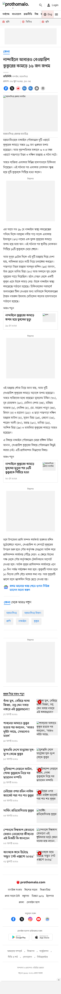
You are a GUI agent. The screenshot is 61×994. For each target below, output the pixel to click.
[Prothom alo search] (41, 5)
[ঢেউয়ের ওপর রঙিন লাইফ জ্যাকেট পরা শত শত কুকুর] (47, 796)
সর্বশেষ (6, 14)
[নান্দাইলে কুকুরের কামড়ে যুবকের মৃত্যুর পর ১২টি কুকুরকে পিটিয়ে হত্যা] (49, 466)
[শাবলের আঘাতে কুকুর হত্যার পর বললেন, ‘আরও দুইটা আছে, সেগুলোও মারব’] (47, 732)
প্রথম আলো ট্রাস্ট (12, 896)
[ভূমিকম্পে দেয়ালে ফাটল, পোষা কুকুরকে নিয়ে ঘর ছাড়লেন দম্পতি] (47, 775)
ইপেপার (50, 896)
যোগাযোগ (27, 957)
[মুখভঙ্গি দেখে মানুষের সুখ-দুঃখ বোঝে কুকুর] (47, 755)
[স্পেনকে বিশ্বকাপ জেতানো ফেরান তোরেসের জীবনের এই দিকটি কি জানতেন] (47, 836)
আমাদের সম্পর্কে (14, 951)
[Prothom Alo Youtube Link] (40, 920)
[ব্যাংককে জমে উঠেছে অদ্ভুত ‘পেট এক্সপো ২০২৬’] (47, 857)
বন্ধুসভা (25, 896)
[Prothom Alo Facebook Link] (15, 920)
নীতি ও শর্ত (13, 957)
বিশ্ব (36, 14)
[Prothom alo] (16, 5)
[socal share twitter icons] (12, 90)
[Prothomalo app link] (19, 938)
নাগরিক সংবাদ (15, 890)
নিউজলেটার (42, 957)
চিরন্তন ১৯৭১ (38, 896)
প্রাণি (9, 621)
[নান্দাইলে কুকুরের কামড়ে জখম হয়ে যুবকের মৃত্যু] (49, 317)
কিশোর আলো (30, 890)
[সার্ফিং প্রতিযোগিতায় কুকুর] (47, 816)
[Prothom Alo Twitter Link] (23, 920)
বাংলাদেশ (16, 14)
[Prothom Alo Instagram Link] (32, 920)
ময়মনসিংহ (12, 613)
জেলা (6, 52)
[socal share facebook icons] (6, 90)
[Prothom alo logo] (30, 883)
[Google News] (47, 919)
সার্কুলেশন (44, 951)
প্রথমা (21, 902)
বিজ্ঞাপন (30, 951)
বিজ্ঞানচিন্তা (45, 890)
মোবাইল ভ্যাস (33, 902)
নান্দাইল (22, 621)
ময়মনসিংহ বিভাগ (33, 613)
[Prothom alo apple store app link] (42, 938)
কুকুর (36, 621)
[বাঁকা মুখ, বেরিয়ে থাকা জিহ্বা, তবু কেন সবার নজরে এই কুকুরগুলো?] (47, 707)
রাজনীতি (28, 14)
